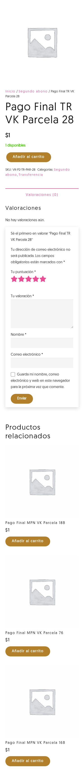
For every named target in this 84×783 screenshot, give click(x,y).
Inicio (10, 91)
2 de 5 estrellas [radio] (21, 282)
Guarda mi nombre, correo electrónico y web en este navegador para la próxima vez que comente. (40, 381)
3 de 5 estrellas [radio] (28, 282)
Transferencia (31, 175)
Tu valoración (22, 296)
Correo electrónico (27, 354)
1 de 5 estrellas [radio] (14, 282)
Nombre (18, 335)
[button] (27, 542)
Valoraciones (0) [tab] (42, 195)
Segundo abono (33, 91)
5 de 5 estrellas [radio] (43, 282)
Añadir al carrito (29, 157)
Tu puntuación (23, 272)
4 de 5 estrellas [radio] (35, 282)
